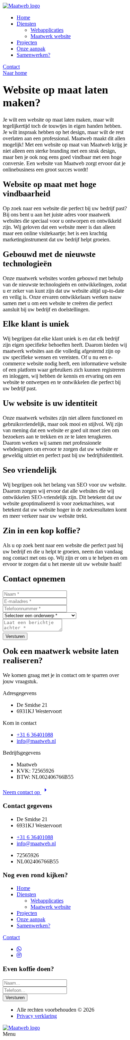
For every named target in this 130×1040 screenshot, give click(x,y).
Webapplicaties (47, 30)
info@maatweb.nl (36, 741)
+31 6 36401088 (35, 735)
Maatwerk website (51, 36)
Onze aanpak (31, 49)
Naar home (15, 73)
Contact (11, 67)
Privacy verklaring (37, 1016)
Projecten (27, 42)
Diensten (26, 24)
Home (23, 17)
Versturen (15, 636)
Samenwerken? (33, 55)
